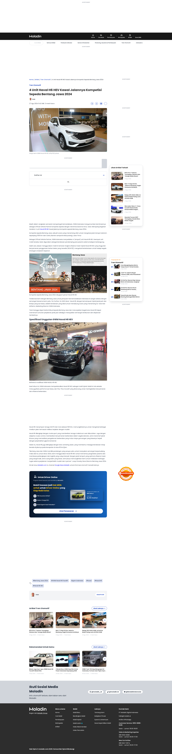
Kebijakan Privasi (100, 716)
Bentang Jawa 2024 (41, 581)
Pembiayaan (59, 720)
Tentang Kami (99, 712)
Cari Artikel (37, 43)
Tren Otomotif (126, 43)
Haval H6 (99, 581)
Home (31, 80)
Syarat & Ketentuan (101, 720)
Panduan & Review (66, 43)
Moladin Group (42, 713)
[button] (92, 103)
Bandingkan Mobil (79, 716)
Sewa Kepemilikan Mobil (102, 723)
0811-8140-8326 (124, 735)
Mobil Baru (76, 712)
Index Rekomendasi (79, 727)
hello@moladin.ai (125, 716)
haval (89, 581)
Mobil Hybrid (77, 720)
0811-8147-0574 (124, 743)
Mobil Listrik (77, 723)
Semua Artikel (51, 43)
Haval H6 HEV (44, 229)
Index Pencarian (78, 730)
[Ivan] (33, 594)
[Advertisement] (86, 17)
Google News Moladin (62, 465)
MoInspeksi (59, 723)
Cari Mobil (58, 716)
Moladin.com (42, 465)
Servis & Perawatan (83, 43)
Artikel (37, 80)
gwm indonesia (78, 581)
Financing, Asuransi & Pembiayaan (105, 43)
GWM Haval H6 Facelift (60, 581)
